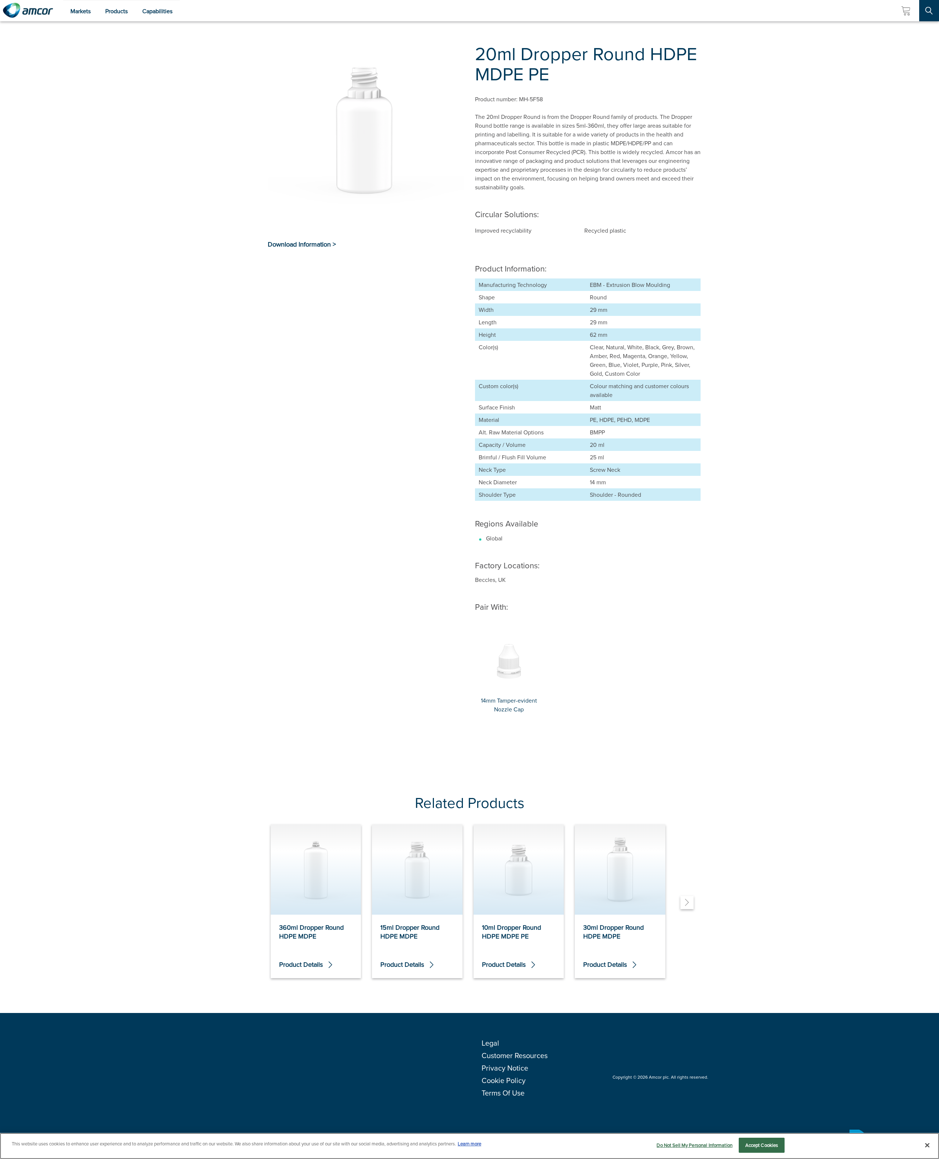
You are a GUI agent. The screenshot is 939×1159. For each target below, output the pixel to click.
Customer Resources (515, 1055)
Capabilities (157, 11)
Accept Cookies (761, 1145)
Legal (490, 1043)
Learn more (469, 1143)
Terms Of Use (503, 1092)
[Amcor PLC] (28, 11)
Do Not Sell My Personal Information (694, 1145)
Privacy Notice (505, 1068)
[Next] (687, 902)
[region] (469, 1146)
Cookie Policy (504, 1080)
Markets (80, 11)
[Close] (927, 1145)
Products (116, 11)
